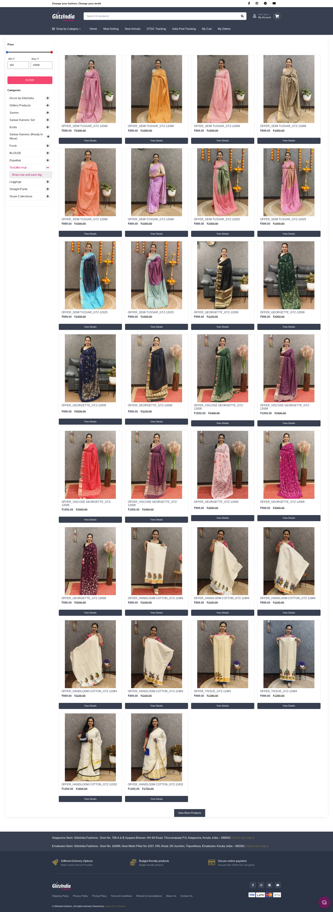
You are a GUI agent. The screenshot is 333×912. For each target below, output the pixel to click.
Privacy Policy (80, 896)
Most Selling (111, 28)
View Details (90, 140)
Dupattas (15, 160)
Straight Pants (19, 189)
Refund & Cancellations (149, 896)
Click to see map (241, 837)
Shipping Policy (60, 896)
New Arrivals (132, 28)
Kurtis (13, 127)
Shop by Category (67, 28)
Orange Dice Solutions (115, 906)
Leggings (15, 181)
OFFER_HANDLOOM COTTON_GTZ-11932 (89, 784)
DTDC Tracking (156, 28)
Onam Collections (21, 196)
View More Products (189, 812)
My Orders (224, 28)
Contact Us (186, 896)
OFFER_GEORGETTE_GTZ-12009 (216, 312)
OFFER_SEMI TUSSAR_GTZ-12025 (217, 219)
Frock (13, 145)
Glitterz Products (20, 105)
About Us (171, 896)
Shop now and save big (27, 174)
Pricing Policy (99, 896)
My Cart (207, 28)
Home (93, 28)
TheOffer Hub (18, 167)
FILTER (29, 80)
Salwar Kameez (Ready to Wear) (26, 136)
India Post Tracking (184, 28)
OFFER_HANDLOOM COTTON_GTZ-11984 (155, 598)
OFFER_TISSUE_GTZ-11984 (212, 691)
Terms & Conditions (121, 896)
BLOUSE (15, 153)
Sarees (14, 112)
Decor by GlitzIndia (22, 98)
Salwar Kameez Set (22, 120)
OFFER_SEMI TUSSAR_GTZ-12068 (85, 126)
